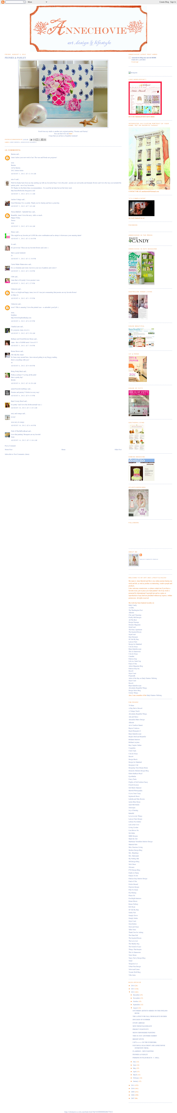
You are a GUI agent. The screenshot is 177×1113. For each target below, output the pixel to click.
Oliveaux (131, 867)
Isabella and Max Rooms (137, 799)
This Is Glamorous (135, 651)
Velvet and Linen (134, 969)
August (135, 1008)
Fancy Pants (133, 779)
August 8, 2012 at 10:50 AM (23, 383)
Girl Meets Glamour (135, 788)
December (136, 995)
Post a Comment (10, 446)
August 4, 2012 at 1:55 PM (23, 298)
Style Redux (133, 924)
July (134, 1062)
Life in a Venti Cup (135, 661)
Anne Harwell (15, 142)
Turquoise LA (133, 964)
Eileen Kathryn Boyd (135, 773)
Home (63, 449)
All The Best (133, 620)
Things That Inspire (135, 949)
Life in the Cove (134, 825)
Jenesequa (132, 808)
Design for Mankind (135, 644)
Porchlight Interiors (135, 898)
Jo (12, 244)
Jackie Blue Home (134, 802)
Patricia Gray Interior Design (138, 878)
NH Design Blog (134, 861)
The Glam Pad (133, 935)
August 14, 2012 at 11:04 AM (24, 440)
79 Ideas (131, 705)
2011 (133, 1085)
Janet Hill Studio (134, 805)
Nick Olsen (132, 864)
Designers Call (133, 765)
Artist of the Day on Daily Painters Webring (143, 678)
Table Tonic (132, 929)
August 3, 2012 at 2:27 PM (23, 283)
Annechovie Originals (28, 142)
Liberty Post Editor (135, 822)
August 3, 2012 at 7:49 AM (23, 206)
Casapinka (132, 748)
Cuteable (131, 656)
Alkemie (131, 612)
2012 (133, 992)
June (134, 1065)
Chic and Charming (135, 615)
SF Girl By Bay (134, 639)
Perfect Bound (133, 884)
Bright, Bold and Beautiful (137, 737)
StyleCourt (132, 627)
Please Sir (132, 895)
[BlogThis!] (37, 139)
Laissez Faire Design (135, 819)
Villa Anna (132, 975)
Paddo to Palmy (134, 873)
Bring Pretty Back (17, 371)
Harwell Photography (135, 790)
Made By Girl (133, 839)
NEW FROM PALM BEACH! (142, 1026)
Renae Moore (15, 351)
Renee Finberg (133, 904)
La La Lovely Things (135, 816)
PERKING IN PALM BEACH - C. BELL (146, 1058)
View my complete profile (149, 559)
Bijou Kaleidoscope (135, 649)
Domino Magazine (134, 625)
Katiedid (131, 813)
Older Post (118, 449)
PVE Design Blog (134, 870)
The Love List (133, 941)
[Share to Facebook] (42, 139)
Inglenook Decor (134, 796)
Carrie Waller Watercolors (19, 264)
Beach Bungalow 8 (135, 731)
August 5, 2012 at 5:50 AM (23, 333)
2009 (133, 1092)
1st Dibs (131, 608)
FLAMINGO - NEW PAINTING (143, 1051)
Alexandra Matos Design (137, 719)
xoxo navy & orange (17, 422)
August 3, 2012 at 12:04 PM (23, 238)
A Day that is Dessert (135, 708)
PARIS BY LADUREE (139, 60)
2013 (133, 989)
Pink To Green (133, 890)
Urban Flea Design (135, 966)
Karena (13, 154)
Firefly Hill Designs (135, 617)
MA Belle (132, 833)
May (134, 1068)
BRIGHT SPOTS (138, 1039)
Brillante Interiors (134, 739)
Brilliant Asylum (134, 742)
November (136, 998)
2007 (133, 1098)
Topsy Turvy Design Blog (137, 958)
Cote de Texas (133, 647)
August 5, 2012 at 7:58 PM (23, 345)
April (135, 1071)
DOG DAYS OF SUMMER (141, 1019)
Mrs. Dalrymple (134, 856)
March (135, 1075)
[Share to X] (39, 139)
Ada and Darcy (133, 717)
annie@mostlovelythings (19, 389)
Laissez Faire (133, 642)
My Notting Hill (134, 859)
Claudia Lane (15, 326)
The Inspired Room (135, 632)
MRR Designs (133, 836)
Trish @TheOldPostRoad (19, 431)
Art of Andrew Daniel (136, 725)
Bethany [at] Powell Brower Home (22, 339)
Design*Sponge (134, 622)
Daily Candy (133, 605)
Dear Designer (133, 637)
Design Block (133, 759)
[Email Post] (31, 139)
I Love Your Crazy (135, 793)
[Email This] (34, 139)
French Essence (134, 785)
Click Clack (132, 751)
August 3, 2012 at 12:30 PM (23, 259)
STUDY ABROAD (139, 1023)
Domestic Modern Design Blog (139, 771)
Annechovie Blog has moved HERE (144, 57)
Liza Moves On (134, 830)
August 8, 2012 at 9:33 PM (23, 396)
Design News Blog (135, 690)
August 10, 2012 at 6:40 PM (23, 425)
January (136, 1081)
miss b (13, 179)
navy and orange (16, 413)
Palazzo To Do (133, 876)
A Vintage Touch (134, 711)
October (136, 1001)
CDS (12, 277)
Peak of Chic (133, 664)
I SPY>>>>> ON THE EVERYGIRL (145, 1042)
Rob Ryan (132, 907)
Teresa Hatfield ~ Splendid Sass (21, 212)
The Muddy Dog (134, 944)
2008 (133, 1095)
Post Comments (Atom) (21, 454)
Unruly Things (133, 693)
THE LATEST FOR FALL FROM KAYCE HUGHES (150, 1016)
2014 (133, 985)
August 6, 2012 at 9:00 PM (23, 366)
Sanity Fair (132, 912)
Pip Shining (132, 893)
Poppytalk (132, 676)
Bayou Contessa (134, 728)
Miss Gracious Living (136, 847)
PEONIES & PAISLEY (140, 1054)
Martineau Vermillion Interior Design (141, 841)
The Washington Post (136, 610)
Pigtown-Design (134, 887)
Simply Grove (133, 915)
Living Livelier (133, 827)
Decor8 (131, 671)
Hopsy (13, 232)
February (136, 1078)
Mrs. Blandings (134, 853)
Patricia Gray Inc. (134, 668)
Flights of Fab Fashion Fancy (138, 782)
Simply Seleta (133, 918)
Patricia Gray (133, 659)
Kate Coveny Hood (17, 401)
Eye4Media (132, 776)
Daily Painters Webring (154, 695)
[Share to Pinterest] (45, 139)
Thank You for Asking (136, 932)
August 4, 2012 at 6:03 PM (23, 321)
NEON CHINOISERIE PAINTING (144, 1032)
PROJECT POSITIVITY (141, 1029)
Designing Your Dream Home (138, 768)
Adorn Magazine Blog (136, 666)
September (136, 1004)
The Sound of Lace (135, 947)
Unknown (14, 289)
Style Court (132, 673)
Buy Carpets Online (135, 745)
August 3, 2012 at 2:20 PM (23, 271)
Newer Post (8, 449)
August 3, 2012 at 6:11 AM (23, 194)
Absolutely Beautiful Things (138, 688)
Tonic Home (132, 955)
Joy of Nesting (133, 810)
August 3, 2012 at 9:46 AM (23, 226)
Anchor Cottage (16, 199)
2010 (133, 1088)
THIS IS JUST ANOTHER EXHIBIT (145, 1036)
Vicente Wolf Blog (135, 972)
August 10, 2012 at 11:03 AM (24, 408)
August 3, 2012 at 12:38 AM (23, 174)
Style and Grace (134, 927)
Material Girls (133, 844)
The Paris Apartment (135, 630)
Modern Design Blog (135, 850)
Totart (130, 961)
